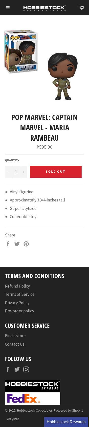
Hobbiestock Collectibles (34, 410)
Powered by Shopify (68, 410)
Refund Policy (17, 286)
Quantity (12, 160)
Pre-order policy (19, 311)
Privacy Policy (17, 302)
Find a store (15, 335)
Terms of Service (20, 294)
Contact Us (14, 344)
